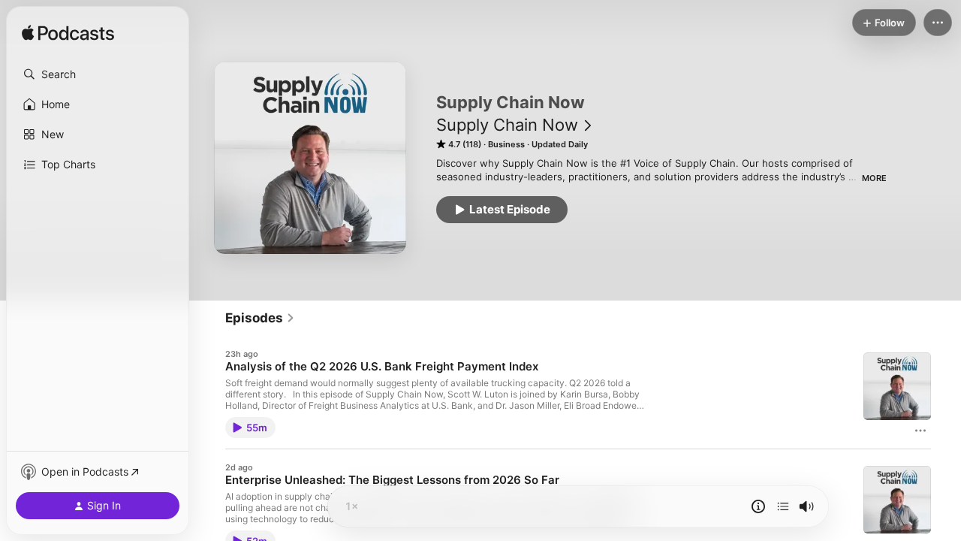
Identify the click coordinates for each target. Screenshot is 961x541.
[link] (260, 318)
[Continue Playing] (783, 506)
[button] (98, 74)
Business (506, 144)
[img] (68, 33)
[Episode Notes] (758, 506)
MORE (874, 178)
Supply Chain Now (507, 124)
